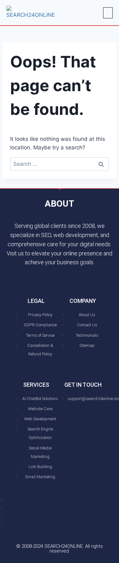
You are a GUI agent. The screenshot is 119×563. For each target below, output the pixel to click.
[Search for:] (59, 164)
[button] (108, 12)
